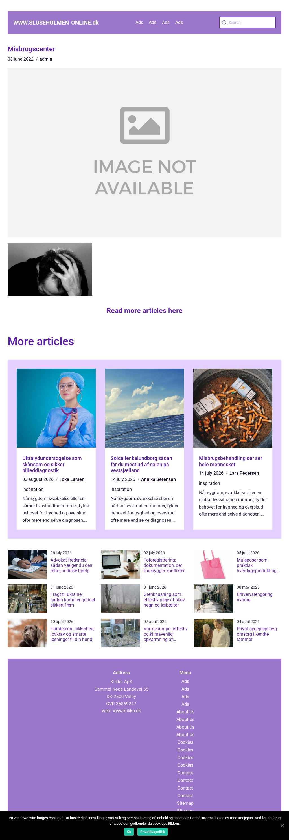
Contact (185, 772)
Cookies (185, 742)
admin (46, 59)
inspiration (32, 489)
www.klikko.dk (126, 710)
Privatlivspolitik (152, 832)
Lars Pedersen (244, 473)
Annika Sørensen (158, 479)
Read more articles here (144, 310)
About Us (185, 712)
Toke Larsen (72, 479)
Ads (139, 22)
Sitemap (185, 803)
